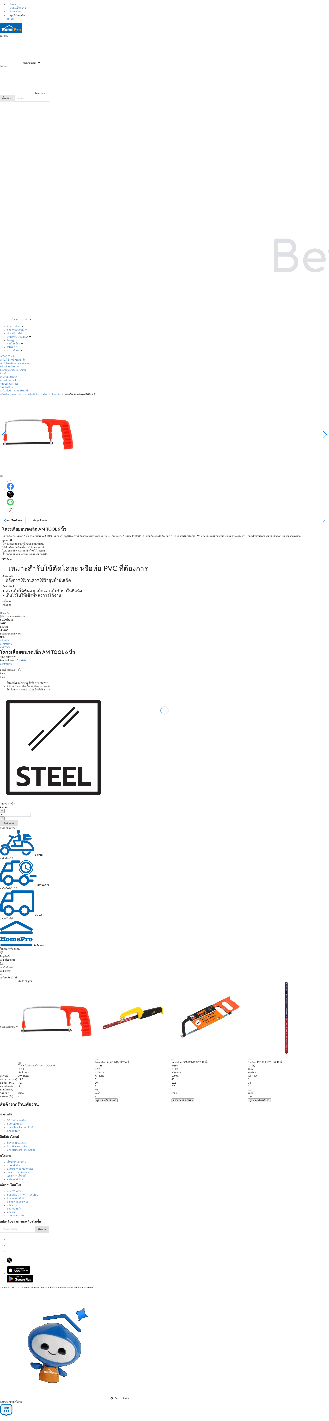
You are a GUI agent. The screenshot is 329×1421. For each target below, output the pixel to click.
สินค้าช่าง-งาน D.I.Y (17, 337)
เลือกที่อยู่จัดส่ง (30, 63)
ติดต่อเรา (11, 1212)
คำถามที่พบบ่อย (15, 1124)
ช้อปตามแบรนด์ (15, 330)
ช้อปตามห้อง (13, 326)
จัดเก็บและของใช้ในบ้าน (13, 370)
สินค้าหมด (9, 823)
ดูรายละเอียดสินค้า (106, 1100)
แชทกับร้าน (6, 644)
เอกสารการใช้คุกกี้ (16, 1176)
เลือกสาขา (39, 93)
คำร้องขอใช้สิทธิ (15, 1179)
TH (8, 19)
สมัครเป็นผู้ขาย (17, 8)
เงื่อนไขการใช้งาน (16, 1162)
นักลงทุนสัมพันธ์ (15, 1198)
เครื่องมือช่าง (33, 394)
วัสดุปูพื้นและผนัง (9, 384)
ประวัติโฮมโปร (15, 1191)
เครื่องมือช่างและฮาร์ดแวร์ (14, 391)
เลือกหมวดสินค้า (19, 320)
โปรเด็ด (11, 347)
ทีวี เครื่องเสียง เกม (9, 367)
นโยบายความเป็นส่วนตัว (20, 1169)
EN (12, 19)
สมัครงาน (12, 1205)
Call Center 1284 (16, 1215)
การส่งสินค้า (13, 1165)
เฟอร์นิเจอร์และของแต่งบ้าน (15, 363)
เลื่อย (45, 394)
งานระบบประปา (8, 377)
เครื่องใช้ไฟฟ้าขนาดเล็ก (12, 360)
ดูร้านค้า (4, 640)
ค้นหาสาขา (15, 11)
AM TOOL (5, 647)
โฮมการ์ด (14, 4)
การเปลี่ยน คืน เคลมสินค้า (20, 1127)
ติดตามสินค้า (14, 1131)
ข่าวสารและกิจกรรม (17, 1202)
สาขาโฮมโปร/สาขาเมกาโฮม (22, 1195)
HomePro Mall (14, 333)
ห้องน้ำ (3, 373)
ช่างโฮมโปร (13, 344)
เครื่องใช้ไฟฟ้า (7, 356)
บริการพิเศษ (13, 350)
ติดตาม (42, 1229)
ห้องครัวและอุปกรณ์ (10, 380)
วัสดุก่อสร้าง (6, 387)
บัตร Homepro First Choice (21, 1150)
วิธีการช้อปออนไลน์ (17, 1120)
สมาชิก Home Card (17, 1143)
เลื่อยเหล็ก (56, 394)
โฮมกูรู (10, 340)
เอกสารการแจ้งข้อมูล (18, 1172)
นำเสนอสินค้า (14, 1209)
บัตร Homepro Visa (17, 1146)
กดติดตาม (19, 616)
